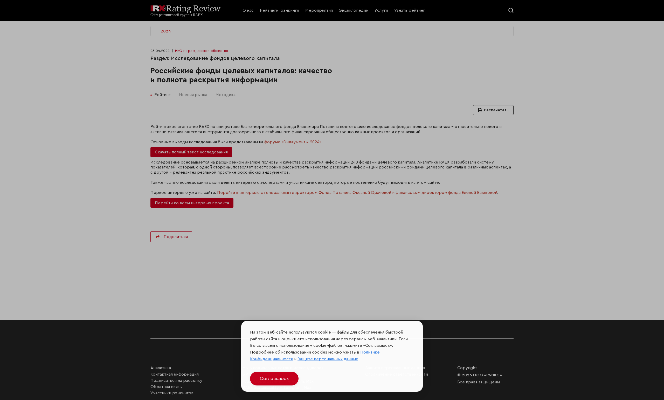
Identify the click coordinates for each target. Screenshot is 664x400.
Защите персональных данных (328, 359)
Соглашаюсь (274, 378)
